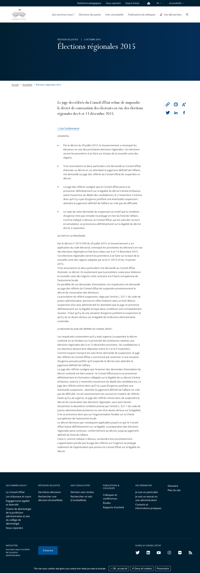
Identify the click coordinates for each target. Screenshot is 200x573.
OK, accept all (119, 568)
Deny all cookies (143, 568)
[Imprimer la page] (176, 104)
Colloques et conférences (110, 496)
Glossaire (173, 485)
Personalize (163, 568)
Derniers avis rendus (82, 492)
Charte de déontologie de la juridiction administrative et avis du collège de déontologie (18, 516)
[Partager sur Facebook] (184, 113)
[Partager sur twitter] (168, 113)
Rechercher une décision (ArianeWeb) (50, 498)
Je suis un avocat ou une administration (146, 498)
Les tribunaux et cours (18, 496)
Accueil (15, 84)
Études (107, 503)
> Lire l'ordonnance (68, 128)
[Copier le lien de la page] (168, 104)
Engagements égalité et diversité (18, 502)
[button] (63, 14)
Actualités (27, 84)
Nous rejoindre (14, 528)
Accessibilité (175, 3)
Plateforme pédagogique (89, 3)
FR (158, 3)
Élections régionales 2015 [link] (48, 84)
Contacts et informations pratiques (148, 506)
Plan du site (174, 490)
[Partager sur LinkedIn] (176, 113)
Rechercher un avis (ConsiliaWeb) (81, 498)
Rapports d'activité (113, 507)
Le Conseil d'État (15, 492)
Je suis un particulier (146, 492)
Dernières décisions (49, 492)
